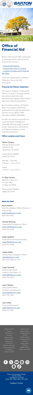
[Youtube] (16, 362)
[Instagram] (27, 362)
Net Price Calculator (9, 345)
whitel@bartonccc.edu (10, 257)
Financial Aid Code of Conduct (14, 68)
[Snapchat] (14, 366)
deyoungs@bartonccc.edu (12, 227)
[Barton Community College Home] (23, 4)
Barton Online (25, 331)
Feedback (13, 383)
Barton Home (25, 329)
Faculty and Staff (9, 351)
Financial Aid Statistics (11, 66)
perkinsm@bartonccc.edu (11, 213)
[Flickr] (22, 362)
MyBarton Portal (9, 329)
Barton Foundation (24, 349)
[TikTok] (19, 366)
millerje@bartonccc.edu (11, 308)
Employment (9, 333)
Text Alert (9, 335)
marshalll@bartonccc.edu (11, 275)
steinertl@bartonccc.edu (11, 293)
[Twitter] (11, 362)
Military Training (24, 347)
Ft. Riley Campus (25, 337)
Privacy (9, 331)
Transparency (9, 349)
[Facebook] (6, 362)
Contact (20, 383)
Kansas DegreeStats (9, 347)
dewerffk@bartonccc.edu (11, 242)
